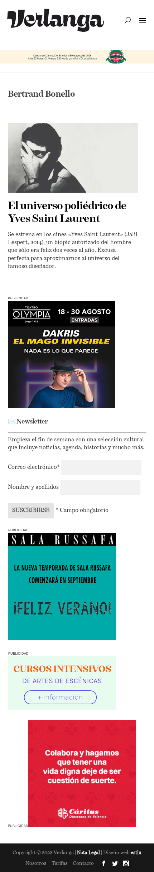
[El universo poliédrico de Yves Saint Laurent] (73, 157)
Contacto (83, 863)
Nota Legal (89, 853)
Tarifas (59, 863)
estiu (136, 853)
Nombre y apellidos (33, 487)
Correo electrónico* (34, 467)
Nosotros (35, 863)
